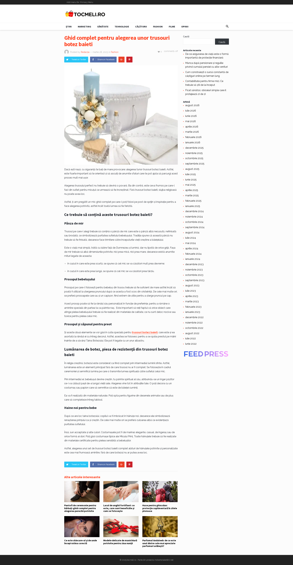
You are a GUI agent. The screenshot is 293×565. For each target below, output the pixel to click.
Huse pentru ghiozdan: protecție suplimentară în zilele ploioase (159, 508)
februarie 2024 (193, 253)
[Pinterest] (129, 59)
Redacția (85, 52)
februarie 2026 (193, 137)
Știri (69, 26)
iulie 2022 (190, 338)
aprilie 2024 (191, 248)
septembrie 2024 (194, 227)
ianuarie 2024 (192, 259)
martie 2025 (192, 195)
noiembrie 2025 (194, 153)
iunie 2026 (191, 116)
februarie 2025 (193, 200)
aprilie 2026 (191, 126)
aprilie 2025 (191, 190)
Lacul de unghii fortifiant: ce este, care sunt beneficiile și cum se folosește (119, 508)
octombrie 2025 (194, 158)
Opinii (184, 26)
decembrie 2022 (194, 317)
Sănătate (103, 26)
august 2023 (192, 285)
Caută (186, 36)
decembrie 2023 (194, 264)
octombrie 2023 (194, 275)
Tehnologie (122, 26)
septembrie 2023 (194, 280)
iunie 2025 (191, 179)
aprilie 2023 (191, 296)
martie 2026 (192, 131)
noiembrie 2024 (194, 216)
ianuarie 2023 (192, 312)
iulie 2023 (190, 290)
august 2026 (192, 105)
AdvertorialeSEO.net (164, 560)
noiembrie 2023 (194, 269)
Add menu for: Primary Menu (80, 2)
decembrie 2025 (194, 147)
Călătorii (141, 26)
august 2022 (192, 333)
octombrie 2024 (194, 222)
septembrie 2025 (194, 163)
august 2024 (192, 232)
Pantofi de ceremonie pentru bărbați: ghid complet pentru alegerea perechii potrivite (80, 508)
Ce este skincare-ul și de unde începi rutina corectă (80, 542)
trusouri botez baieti (145, 332)
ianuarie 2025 (192, 206)
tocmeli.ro (131, 560)
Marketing (84, 26)
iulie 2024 (190, 237)
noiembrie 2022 (194, 322)
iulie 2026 (190, 110)
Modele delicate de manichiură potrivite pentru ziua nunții (120, 542)
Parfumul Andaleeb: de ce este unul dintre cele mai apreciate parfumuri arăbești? (159, 543)
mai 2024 (190, 243)
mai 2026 (190, 121)
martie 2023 (192, 301)
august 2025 (192, 169)
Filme (172, 26)
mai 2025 (190, 184)
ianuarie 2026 (192, 142)
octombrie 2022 (194, 328)
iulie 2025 (190, 174)
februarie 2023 (193, 306)
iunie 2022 (191, 343)
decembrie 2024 (194, 211)
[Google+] (121, 59)
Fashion (158, 26)
